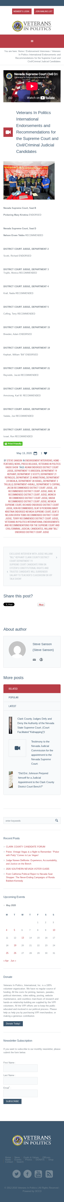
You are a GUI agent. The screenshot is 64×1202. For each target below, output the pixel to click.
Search (20, 1162)
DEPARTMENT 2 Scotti (28, 474)
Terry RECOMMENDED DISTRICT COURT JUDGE (35, 518)
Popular (13, 697)
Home (21, 51)
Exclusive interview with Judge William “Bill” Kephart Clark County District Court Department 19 (31, 557)
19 (15, 945)
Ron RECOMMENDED (23, 508)
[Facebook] (27, 1174)
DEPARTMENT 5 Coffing (48, 484)
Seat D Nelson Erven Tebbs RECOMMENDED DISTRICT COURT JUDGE (32, 515)
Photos (28, 1160)
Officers (46, 1157)
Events (18, 1160)
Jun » (13, 960)
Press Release (29, 464)
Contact (9, 1162)
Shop (50, 1160)
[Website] (41, 659)
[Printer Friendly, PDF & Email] (13, 443)
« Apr (6, 960)
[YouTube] (38, 1174)
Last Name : (9, 1075)
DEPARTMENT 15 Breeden (27, 470)
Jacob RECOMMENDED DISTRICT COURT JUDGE (30, 487)
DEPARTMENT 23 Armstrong (30, 477)
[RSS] (49, 1174)
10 (54, 930)
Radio (8, 1160)
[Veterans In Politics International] (32, 26)
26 (15, 953)
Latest (12, 706)
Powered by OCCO (32, 1191)
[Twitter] (16, 1174)
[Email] (34, 659)
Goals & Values (31, 1157)
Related (13, 688)
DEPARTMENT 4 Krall (24, 484)
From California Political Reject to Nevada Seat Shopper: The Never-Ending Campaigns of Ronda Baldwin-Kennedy (30, 877)
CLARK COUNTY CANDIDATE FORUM (25, 846)
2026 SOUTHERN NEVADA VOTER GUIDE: (28, 869)
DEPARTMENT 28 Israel (30, 481)
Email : (7, 1088)
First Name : (9, 1062)
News (17, 464)
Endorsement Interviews (38, 51)
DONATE (40, 1160)
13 (23, 937)
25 (7, 953)
